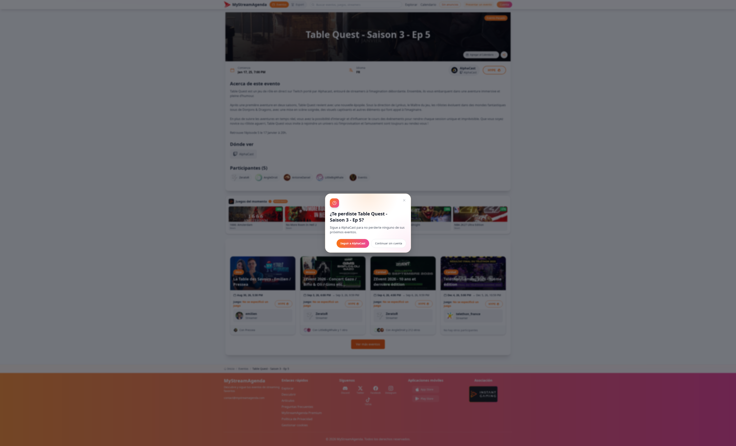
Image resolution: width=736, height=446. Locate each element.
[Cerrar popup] (404, 200)
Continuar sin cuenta (388, 243)
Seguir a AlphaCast (352, 243)
